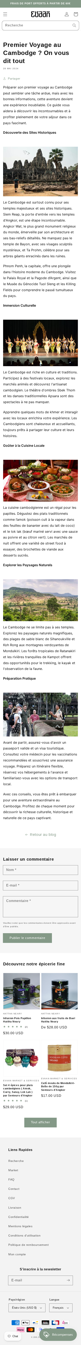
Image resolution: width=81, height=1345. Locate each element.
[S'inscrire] (68, 1280)
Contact (13, 1188)
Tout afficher (40, 1122)
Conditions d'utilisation (24, 1235)
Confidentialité (18, 1217)
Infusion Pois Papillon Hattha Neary (17, 1020)
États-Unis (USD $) (24, 1307)
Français (58, 1307)
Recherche (16, 1161)
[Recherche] (74, 25)
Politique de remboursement (28, 1244)
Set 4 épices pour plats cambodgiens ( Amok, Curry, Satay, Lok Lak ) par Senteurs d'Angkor (18, 1090)
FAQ (11, 1179)
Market (13, 1170)
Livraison (14, 1207)
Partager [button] (14, 78)
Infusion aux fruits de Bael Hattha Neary (58, 1020)
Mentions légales (20, 1226)
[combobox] (40, 25)
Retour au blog (43, 835)
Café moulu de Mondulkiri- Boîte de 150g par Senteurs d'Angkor (58, 1087)
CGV (11, 1198)
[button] (5, 14)
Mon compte (17, 1254)
